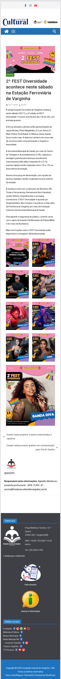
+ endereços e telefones (14, 556)
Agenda (10, 75)
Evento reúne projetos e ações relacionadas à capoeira (29, 436)
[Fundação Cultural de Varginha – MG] (30, 18)
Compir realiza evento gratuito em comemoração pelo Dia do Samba (30, 447)
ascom (24, 105)
